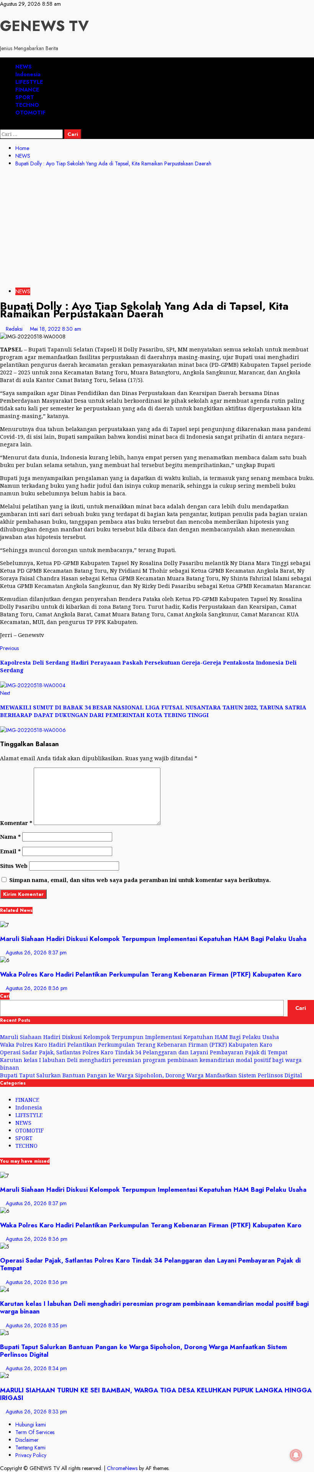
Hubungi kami (30, 1424)
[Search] (2, 125)
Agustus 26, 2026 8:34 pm (36, 1368)
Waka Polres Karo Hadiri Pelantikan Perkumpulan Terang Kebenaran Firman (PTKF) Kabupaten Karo (150, 974)
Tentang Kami (30, 1447)
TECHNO (27, 105)
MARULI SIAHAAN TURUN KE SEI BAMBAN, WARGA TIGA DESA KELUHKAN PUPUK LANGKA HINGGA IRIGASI (156, 1393)
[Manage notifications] (296, 1455)
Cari (5, 996)
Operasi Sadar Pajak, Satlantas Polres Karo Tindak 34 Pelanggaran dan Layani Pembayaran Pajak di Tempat (143, 1052)
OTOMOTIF (30, 112)
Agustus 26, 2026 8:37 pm (36, 952)
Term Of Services (34, 1432)
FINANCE (27, 89)
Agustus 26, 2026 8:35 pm (36, 1325)
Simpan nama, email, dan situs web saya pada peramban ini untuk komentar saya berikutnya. (140, 880)
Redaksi (15, 329)
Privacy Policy (30, 1455)
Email (10, 851)
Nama (10, 836)
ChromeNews (122, 1468)
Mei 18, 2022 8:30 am (55, 329)
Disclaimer (27, 1440)
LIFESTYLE (29, 82)
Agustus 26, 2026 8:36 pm (36, 988)
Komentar (16, 823)
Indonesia (28, 74)
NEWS (23, 66)
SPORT (24, 97)
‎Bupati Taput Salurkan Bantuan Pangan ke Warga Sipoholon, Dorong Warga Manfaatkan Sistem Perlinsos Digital (151, 1075)
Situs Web (14, 865)
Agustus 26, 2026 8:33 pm (36, 1411)
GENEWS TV (44, 25)
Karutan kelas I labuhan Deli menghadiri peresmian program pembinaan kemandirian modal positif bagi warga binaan (154, 1307)
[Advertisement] (157, 228)
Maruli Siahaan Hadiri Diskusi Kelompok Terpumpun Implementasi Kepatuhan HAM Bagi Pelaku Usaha (153, 938)
